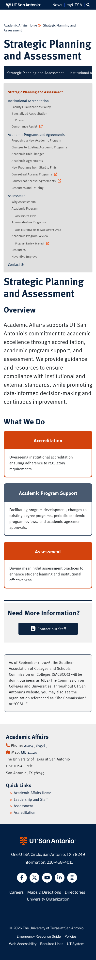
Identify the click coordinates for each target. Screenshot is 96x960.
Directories (75, 892)
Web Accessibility (22, 943)
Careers (16, 892)
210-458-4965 (36, 745)
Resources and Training (28, 187)
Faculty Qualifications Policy (31, 106)
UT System (75, 943)
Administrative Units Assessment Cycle (38, 230)
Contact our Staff (50, 629)
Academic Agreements (27, 160)
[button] (88, 5)
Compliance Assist (25, 126)
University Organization (48, 899)
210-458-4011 (60, 862)
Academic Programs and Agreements (36, 134)
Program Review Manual (30, 243)
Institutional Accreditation (28, 100)
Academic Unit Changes (28, 153)
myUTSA (74, 5)
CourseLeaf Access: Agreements (34, 180)
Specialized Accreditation (29, 113)
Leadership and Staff (31, 799)
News (57, 5)
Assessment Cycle (25, 216)
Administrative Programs (29, 222)
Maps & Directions (44, 892)
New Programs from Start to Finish (35, 167)
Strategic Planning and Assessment (47, 49)
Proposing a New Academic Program (36, 140)
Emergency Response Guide (38, 936)
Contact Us (16, 264)
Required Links (51, 943)
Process (19, 120)
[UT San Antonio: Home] (23, 5)
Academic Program (25, 208)
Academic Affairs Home (21, 25)
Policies (70, 936)
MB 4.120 (29, 752)
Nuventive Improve (24, 256)
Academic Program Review (30, 235)
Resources (19, 249)
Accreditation (24, 812)
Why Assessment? (24, 201)
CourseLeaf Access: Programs (32, 174)
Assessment (17, 195)
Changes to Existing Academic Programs (39, 147)
